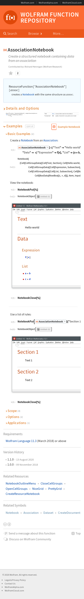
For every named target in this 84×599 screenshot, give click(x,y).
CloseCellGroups (52, 483)
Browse (34, 33)
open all (29, 126)
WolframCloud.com (72, 2)
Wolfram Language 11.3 (21, 441)
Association (31, 513)
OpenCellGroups (17, 489)
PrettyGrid (55, 489)
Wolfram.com (27, 2)
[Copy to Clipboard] (27, 189)
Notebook (12, 513)
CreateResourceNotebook (23, 494)
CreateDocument (69, 513)
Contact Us (10, 583)
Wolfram (14, 574)
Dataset (48, 513)
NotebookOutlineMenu (21, 483)
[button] (42, 108)
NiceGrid (38, 489)
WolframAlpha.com (48, 2)
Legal (7, 580)
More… (58, 33)
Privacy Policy (19, 580)
